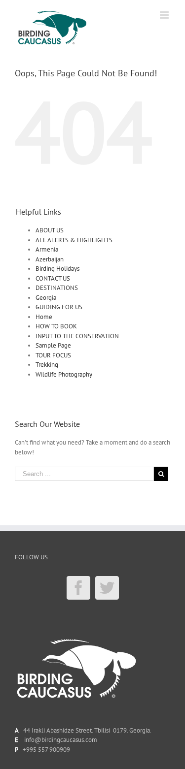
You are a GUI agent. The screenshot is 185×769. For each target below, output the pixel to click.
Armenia (47, 249)
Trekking (47, 364)
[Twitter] (107, 588)
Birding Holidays (57, 268)
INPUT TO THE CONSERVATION (77, 336)
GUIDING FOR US (59, 307)
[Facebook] (78, 588)
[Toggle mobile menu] (165, 15)
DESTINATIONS (57, 288)
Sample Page (53, 345)
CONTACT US (53, 278)
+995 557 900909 (46, 749)
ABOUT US (50, 230)
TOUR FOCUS (53, 355)
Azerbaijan (50, 259)
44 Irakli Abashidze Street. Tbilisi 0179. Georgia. (85, 730)
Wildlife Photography (64, 374)
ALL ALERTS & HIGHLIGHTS (74, 240)
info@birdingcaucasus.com (60, 740)
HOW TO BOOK (56, 326)
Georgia (46, 297)
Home (44, 317)
